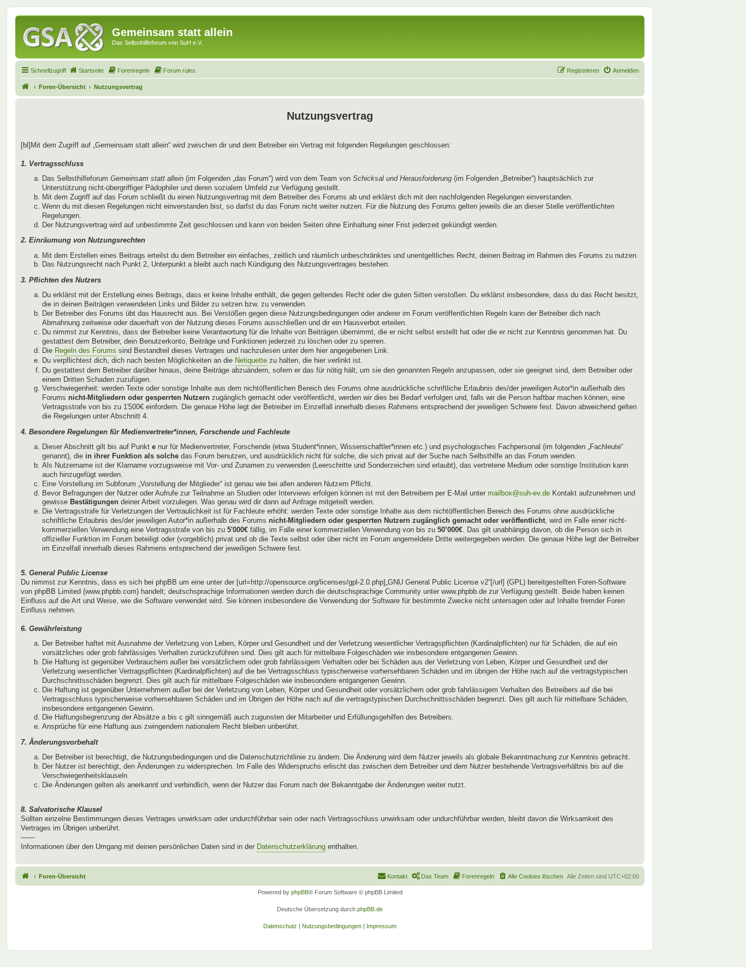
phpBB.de (370, 909)
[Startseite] (65, 35)
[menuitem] (86, 70)
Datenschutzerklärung (291, 846)
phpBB (300, 892)
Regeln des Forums (85, 350)
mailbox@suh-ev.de (519, 493)
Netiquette (251, 360)
